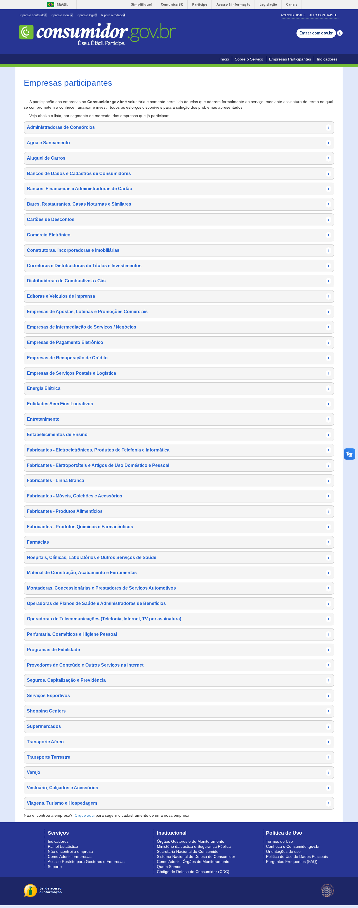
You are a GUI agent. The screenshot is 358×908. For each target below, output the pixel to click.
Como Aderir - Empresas (69, 856)
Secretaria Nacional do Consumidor (188, 851)
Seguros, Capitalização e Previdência (178, 680)
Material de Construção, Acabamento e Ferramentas (178, 572)
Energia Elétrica (178, 388)
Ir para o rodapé (113, 15)
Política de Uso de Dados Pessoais (297, 856)
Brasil (56, 4)
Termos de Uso (279, 841)
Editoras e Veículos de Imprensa (178, 296)
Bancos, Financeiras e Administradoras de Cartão (178, 188)
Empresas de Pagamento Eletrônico (178, 342)
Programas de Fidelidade (178, 649)
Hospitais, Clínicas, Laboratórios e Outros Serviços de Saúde (178, 557)
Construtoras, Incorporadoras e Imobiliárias (178, 250)
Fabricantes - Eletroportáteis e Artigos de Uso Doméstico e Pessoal (178, 465)
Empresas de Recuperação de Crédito (178, 357)
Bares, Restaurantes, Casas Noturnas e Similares (178, 204)
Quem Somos (169, 866)
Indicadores (327, 59)
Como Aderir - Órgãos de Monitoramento (193, 861)
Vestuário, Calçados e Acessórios (178, 787)
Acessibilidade (293, 15)
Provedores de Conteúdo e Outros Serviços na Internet (178, 665)
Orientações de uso (283, 851)
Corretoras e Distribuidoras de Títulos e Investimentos (178, 265)
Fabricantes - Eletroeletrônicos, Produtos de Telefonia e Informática (178, 450)
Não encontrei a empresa (70, 851)
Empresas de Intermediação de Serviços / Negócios (178, 327)
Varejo (178, 772)
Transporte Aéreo (178, 741)
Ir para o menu (61, 15)
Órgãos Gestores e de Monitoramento (190, 841)
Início (224, 59)
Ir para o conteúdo (33, 15)
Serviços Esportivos (178, 695)
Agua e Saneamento (178, 142)
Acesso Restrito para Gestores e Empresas (86, 861)
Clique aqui (85, 815)
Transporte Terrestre (178, 757)
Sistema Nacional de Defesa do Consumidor (196, 856)
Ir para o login (87, 15)
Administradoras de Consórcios (178, 127)
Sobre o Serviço (249, 59)
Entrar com (316, 33)
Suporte (55, 866)
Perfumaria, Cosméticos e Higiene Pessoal (178, 634)
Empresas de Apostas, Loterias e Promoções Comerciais (178, 311)
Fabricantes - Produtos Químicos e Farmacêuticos (178, 526)
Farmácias (178, 542)
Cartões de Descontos (178, 219)
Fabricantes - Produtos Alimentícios (178, 511)
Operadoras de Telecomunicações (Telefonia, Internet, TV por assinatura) (178, 618)
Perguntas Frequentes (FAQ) (291, 861)
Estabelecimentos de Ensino (178, 434)
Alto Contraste (323, 15)
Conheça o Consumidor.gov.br (293, 846)
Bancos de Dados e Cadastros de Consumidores (178, 173)
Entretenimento (178, 419)
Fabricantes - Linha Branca (178, 480)
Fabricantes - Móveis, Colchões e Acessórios (178, 495)
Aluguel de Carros (178, 158)
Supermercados (178, 726)
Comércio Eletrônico (178, 234)
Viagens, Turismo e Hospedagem (178, 803)
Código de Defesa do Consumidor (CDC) (193, 871)
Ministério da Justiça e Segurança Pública (194, 846)
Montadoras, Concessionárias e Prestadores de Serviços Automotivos (178, 588)
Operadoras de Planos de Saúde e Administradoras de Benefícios (178, 603)
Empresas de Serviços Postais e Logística (178, 373)
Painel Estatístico (63, 846)
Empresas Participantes (290, 59)
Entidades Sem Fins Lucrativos (178, 403)
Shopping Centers (178, 711)
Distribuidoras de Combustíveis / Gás (178, 280)
